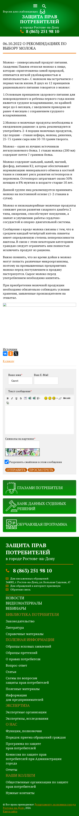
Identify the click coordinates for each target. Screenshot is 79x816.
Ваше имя (15, 375)
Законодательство (20, 621)
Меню (35, 6)
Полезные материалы (23, 689)
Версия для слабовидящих (20, 11)
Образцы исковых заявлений (28, 646)
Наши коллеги (20, 775)
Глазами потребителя (40, 487)
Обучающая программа (42, 524)
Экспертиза (18, 705)
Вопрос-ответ (16, 665)
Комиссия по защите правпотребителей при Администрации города (34, 758)
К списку (8, 361)
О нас (11, 724)
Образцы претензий (21, 652)
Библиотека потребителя (32, 614)
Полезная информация (30, 639)
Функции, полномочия (24, 731)
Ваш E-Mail (41, 375)
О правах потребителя (23, 659)
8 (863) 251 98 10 (42, 31)
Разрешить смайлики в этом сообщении (35, 462)
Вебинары (16, 608)
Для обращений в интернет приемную (35, 586)
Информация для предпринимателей (24, 697)
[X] (16, 353)
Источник (10, 349)
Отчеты (11, 769)
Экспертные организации (26, 712)
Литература (15, 627)
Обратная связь (20, 589)
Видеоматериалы (24, 603)
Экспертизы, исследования (27, 718)
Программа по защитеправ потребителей (23, 745)
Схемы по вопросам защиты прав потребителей (27, 680)
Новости (15, 597)
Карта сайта (10, 811)
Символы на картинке (20, 438)
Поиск (44, 6)
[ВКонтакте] (5, 353)
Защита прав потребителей (39, 19)
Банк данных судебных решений (41, 506)
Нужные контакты (20, 793)
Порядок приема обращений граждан (36, 737)
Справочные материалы (25, 634)
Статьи (11, 671)
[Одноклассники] (10, 353)
